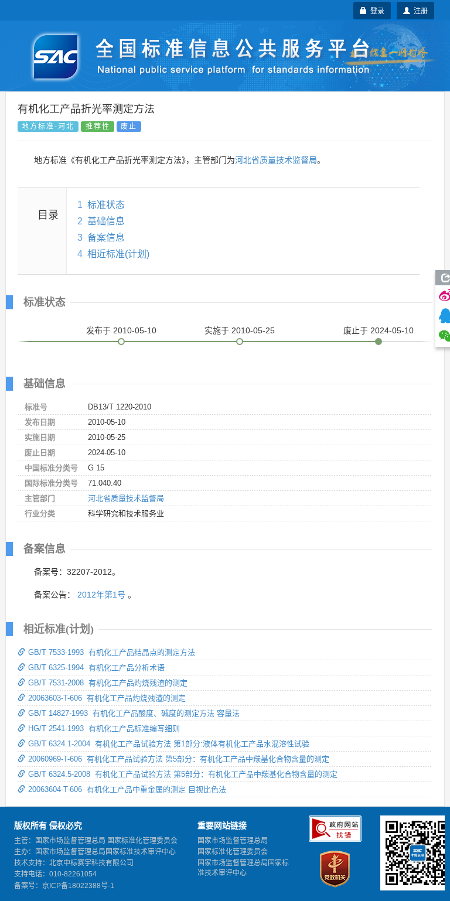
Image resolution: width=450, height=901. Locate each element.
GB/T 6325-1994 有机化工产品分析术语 (96, 667)
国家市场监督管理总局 (232, 841)
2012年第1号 (101, 594)
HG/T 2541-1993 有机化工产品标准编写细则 (104, 728)
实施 (239, 330)
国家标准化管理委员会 (232, 852)
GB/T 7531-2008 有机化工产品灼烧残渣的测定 (108, 682)
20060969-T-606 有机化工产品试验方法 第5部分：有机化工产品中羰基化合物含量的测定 (178, 759)
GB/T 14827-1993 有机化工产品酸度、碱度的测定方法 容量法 (134, 713)
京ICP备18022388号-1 (78, 886)
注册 (419, 10)
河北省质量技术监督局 (276, 160)
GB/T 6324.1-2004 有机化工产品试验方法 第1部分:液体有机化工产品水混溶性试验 (168, 743)
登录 (375, 10)
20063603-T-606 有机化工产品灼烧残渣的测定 (107, 698)
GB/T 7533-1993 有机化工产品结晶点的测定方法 (111, 652)
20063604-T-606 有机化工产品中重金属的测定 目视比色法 (127, 789)
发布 (121, 330)
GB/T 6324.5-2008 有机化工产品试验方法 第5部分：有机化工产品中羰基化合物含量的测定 (183, 774)
